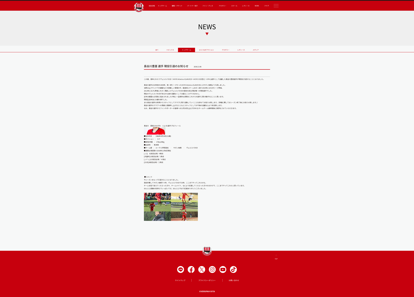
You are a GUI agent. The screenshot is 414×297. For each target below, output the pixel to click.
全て (156, 50)
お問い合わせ (234, 280)
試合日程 (152, 6)
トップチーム (186, 50)
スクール (234, 6)
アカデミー (225, 50)
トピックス (170, 50)
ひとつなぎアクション (206, 50)
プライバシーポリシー (207, 280)
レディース (241, 50)
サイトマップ (180, 280)
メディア (256, 50)
